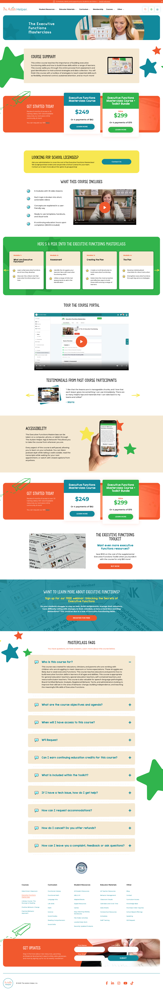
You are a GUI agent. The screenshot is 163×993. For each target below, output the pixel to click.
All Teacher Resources (108, 891)
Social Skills (52, 924)
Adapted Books (79, 899)
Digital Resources (80, 903)
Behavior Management (108, 895)
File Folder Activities (81, 918)
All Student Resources (81, 891)
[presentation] (6, 270)
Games (76, 908)
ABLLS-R (77, 895)
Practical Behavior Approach (28, 912)
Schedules (103, 916)
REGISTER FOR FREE (81, 618)
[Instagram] (118, 983)
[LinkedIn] (112, 983)
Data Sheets (104, 908)
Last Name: (116, 945)
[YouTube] (125, 983)
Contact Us (116, 162)
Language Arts (53, 899)
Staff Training (104, 920)
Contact (129, 895)
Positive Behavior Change (30, 907)
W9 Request (130, 920)
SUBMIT (123, 958)
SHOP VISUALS (104, 1)
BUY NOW (115, 566)
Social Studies (52, 916)
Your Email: (82, 954)
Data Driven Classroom (29, 891)
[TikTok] (132, 983)
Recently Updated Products (83, 926)
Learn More (82, 127)
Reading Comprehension (56, 920)
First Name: (82, 945)
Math (49, 908)
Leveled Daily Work (80, 922)
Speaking (129, 916)
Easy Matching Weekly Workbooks (82, 913)
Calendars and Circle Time (109, 903)
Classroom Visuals (106, 899)
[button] (145, 9)
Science (50, 912)
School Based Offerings (134, 912)
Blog (128, 891)
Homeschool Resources (108, 912)
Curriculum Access (132, 899)
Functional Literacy (54, 891)
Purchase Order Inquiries (135, 908)
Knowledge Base (132, 903)
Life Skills (51, 903)
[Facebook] (107, 983)
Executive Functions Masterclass (29, 896)
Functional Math (53, 895)
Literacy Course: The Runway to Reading (29, 902)
